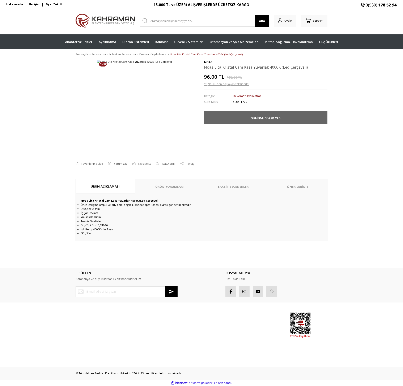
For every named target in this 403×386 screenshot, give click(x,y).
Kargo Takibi (83, 353)
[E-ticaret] (201, 383)
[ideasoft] (179, 383)
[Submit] (171, 291)
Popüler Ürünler (257, 323)
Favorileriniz (212, 331)
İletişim (34, 4)
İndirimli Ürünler (257, 331)
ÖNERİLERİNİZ (298, 186)
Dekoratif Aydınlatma (247, 96)
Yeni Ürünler (255, 338)
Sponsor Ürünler (257, 316)
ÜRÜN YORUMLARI (169, 186)
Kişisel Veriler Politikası (154, 338)
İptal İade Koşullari (152, 331)
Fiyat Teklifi (54, 4)
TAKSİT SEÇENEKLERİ (233, 186)
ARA (262, 21)
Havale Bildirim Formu (89, 346)
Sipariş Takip (212, 323)
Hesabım (209, 316)
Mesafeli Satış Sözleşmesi (156, 316)
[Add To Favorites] (89, 164)
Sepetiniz (210, 338)
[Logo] (105, 21)
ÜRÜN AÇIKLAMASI (105, 186)
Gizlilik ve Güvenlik (152, 323)
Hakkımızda (14, 4)
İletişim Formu (84, 338)
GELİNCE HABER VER (265, 118)
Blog (142, 346)
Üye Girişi (82, 323)
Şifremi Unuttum (86, 331)
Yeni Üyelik (82, 316)
